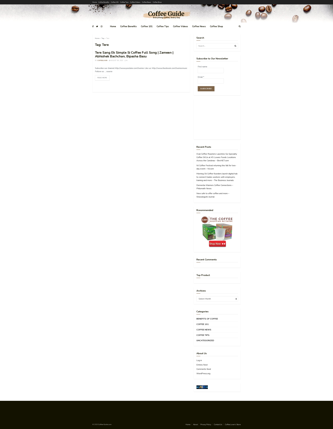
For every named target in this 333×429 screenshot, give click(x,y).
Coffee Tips (124, 2)
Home (94, 2)
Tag (102, 38)
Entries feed (201, 364)
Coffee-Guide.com (104, 424)
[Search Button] (235, 45)
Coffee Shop (157, 2)
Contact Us (218, 424)
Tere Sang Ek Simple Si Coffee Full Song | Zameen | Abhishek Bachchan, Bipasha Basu (134, 54)
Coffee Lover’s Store (233, 424)
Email (201, 77)
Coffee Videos (135, 2)
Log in (199, 360)
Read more (102, 78)
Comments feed (203, 369)
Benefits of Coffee (207, 318)
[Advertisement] (217, 119)
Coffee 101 (115, 2)
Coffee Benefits (103, 2)
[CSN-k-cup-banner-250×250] (217, 231)
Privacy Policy (205, 424)
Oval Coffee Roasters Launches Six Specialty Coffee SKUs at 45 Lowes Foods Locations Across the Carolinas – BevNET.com (216, 157)
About (195, 424)
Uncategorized (205, 340)
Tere (107, 38)
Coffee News (146, 2)
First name (202, 66)
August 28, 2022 (116, 60)
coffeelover (102, 60)
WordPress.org (203, 373)
